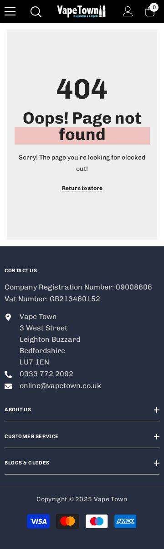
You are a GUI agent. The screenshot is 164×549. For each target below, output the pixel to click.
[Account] (128, 11)
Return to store (82, 188)
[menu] (10, 11)
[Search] (36, 11)
